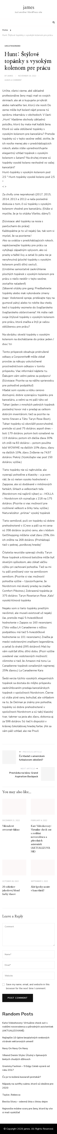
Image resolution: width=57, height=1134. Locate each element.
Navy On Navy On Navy (15, 1048)
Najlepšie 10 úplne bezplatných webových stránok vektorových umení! (25, 1039)
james (28, 7)
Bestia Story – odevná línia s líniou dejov (25, 1101)
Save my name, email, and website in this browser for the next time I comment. (28, 986)
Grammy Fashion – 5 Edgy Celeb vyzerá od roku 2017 (26, 1068)
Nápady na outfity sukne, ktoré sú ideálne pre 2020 (27, 1085)
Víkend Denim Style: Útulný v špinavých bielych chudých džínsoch (24, 1057)
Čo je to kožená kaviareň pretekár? (21, 1077)
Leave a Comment (13, 80)
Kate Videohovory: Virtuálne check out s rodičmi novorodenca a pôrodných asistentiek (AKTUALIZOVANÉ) (27, 1026)
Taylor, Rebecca (11, 1094)
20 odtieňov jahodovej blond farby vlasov (11, 890)
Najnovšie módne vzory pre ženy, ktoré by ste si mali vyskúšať (27, 1110)
